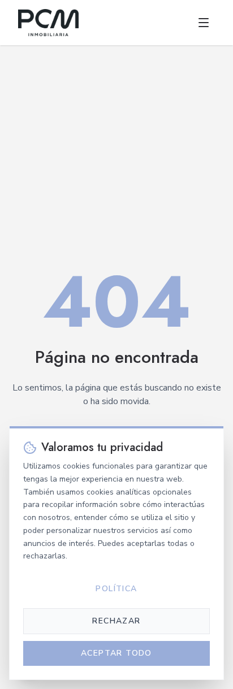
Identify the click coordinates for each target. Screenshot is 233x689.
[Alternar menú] (203, 22)
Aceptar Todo (116, 653)
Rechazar (116, 621)
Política (116, 588)
